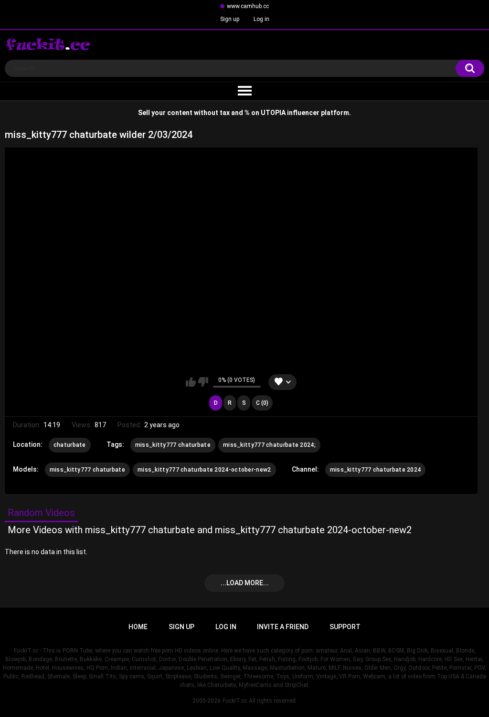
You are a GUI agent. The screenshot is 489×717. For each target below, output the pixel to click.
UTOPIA (273, 112)
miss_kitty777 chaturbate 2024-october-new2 (204, 469)
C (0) (262, 403)
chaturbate (69, 445)
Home (138, 627)
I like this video (191, 382)
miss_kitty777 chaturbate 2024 (375, 469)
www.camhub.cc (248, 6)
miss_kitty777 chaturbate (173, 445)
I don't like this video (203, 382)
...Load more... (245, 583)
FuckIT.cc (235, 700)
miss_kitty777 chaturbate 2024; (269, 445)
